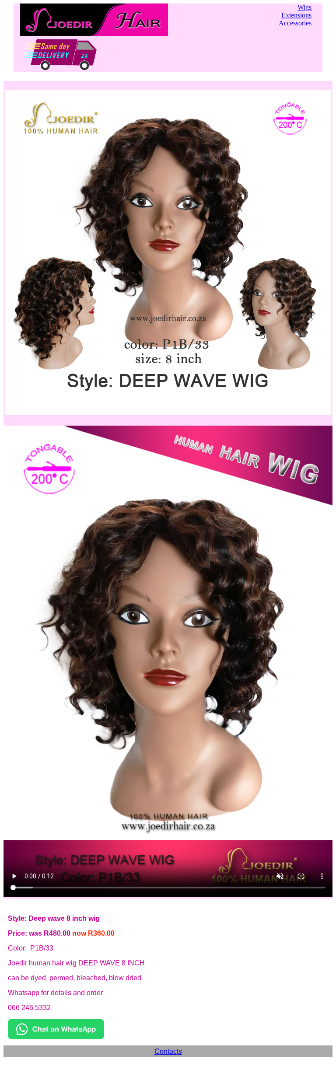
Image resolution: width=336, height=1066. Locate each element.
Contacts (168, 1051)
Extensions (296, 15)
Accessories (295, 23)
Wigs (305, 7)
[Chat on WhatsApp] (56, 1037)
